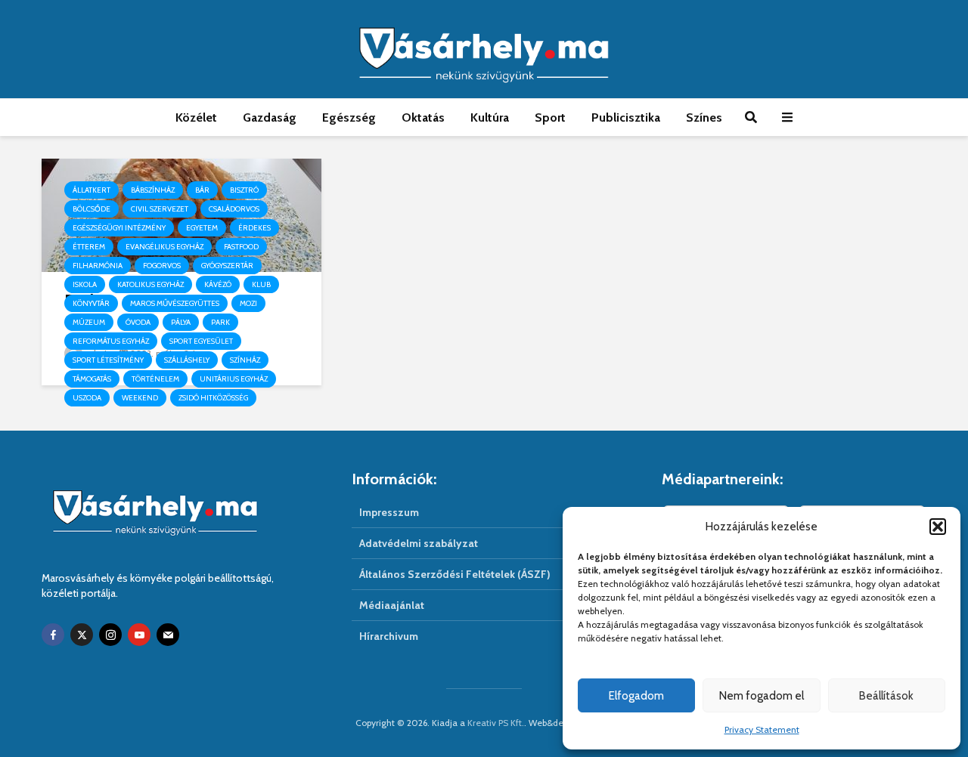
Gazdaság (269, 117)
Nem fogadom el (761, 696)
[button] (937, 526)
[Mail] (168, 634)
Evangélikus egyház (164, 247)
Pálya (181, 322)
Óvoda (138, 322)
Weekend (140, 398)
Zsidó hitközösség (213, 398)
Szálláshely (186, 360)
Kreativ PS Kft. (495, 722)
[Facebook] (53, 634)
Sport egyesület (201, 341)
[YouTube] (139, 634)
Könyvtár (91, 303)
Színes (704, 117)
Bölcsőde (91, 209)
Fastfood (241, 247)
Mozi (248, 303)
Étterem (89, 247)
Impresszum (389, 512)
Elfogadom (636, 696)
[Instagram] (110, 634)
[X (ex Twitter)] (81, 634)
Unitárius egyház (234, 379)
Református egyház (111, 341)
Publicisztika (625, 117)
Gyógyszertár (227, 265)
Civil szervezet (159, 209)
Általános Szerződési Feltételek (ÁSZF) (455, 574)
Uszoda (87, 398)
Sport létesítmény (108, 360)
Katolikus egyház (150, 284)
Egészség (349, 117)
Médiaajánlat (391, 605)
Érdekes (254, 228)
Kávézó (217, 284)
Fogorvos (162, 265)
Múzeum (89, 322)
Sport (550, 117)
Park (220, 322)
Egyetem (202, 228)
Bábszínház (153, 190)
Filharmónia (98, 265)
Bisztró (244, 190)
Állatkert (91, 190)
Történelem (155, 379)
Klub (261, 284)
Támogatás (92, 379)
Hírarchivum (388, 636)
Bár (202, 190)
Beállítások (886, 696)
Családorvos (234, 209)
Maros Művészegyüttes (174, 303)
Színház (245, 360)
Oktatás (423, 117)
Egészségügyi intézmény (119, 228)
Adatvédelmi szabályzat (418, 543)
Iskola (85, 284)
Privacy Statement (761, 729)
